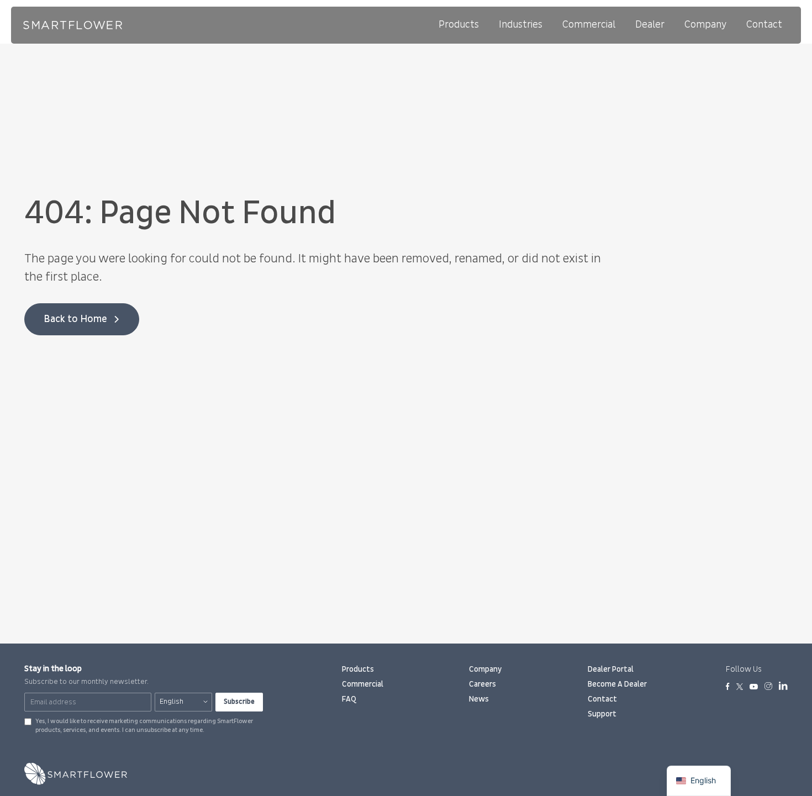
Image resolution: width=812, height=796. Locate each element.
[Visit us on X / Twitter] (739, 687)
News (479, 699)
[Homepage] (73, 25)
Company (705, 24)
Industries (520, 24)
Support (602, 714)
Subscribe (239, 701)
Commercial (588, 24)
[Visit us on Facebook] (728, 687)
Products (459, 24)
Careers (482, 684)
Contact (764, 24)
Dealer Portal (611, 669)
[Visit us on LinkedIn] (783, 688)
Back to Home (75, 319)
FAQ (349, 699)
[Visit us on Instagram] (768, 687)
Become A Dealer (617, 684)
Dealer (650, 24)
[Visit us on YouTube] (754, 687)
